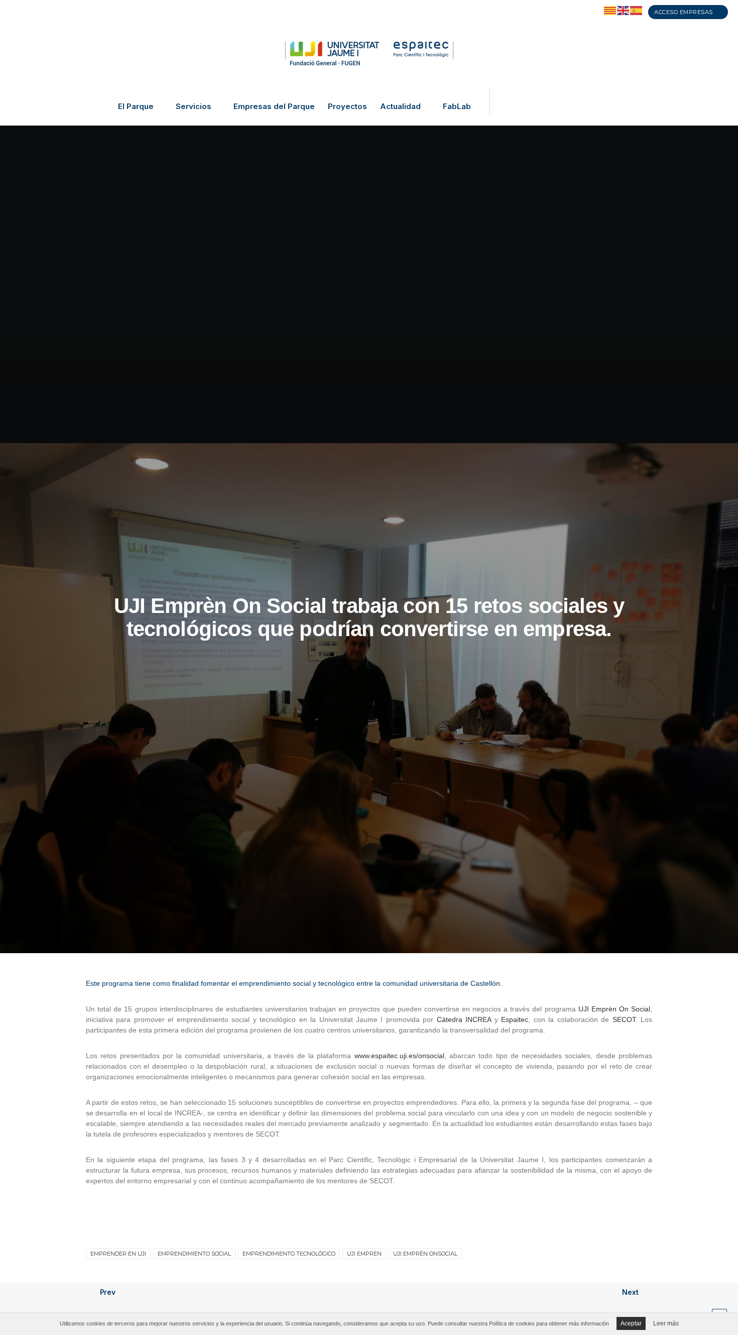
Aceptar (631, 1323)
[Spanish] (636, 10)
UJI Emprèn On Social (614, 1009)
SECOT (624, 1019)
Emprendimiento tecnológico (288, 1253)
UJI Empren (364, 1253)
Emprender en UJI (118, 1253)
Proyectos (347, 106)
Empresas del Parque (274, 106)
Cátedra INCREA (464, 1019)
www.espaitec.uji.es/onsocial (399, 1056)
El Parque (136, 106)
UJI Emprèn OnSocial (425, 1253)
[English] (623, 10)
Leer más (666, 1323)
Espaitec (514, 1019)
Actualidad (400, 106)
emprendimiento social (194, 1253)
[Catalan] (610, 10)
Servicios (193, 106)
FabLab (457, 106)
